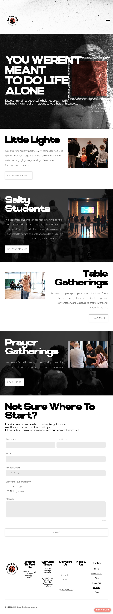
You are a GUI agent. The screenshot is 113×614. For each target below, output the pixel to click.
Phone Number (13, 467)
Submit (56, 532)
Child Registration (18, 175)
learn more (99, 318)
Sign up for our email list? (18, 481)
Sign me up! (16, 486)
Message (10, 498)
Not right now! (17, 491)
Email (8, 453)
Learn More (14, 382)
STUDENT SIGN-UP (17, 249)
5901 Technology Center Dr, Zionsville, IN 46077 (29, 574)
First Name (11, 439)
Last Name (61, 439)
